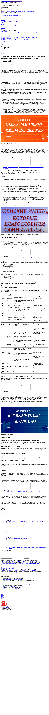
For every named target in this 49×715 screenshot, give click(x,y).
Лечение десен (12, 37)
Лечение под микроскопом (24, 32)
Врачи (2, 22)
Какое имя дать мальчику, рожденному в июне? (13, 392)
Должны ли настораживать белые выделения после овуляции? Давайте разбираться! (19, 575)
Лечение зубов (4, 31)
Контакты (3, 28)
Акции (2, 26)
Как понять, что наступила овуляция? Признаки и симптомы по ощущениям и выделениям (20, 572)
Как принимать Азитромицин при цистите (12, 579)
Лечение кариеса (4, 32)
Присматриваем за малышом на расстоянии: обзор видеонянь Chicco (18, 257)
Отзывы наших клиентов (6, 25)
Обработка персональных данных (8, 611)
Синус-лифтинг (34, 37)
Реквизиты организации (14, 610)
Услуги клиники (4, 18)
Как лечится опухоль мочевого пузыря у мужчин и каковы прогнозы (18, 581)
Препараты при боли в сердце (7, 568)
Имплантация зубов (5, 37)
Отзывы (2, 24)
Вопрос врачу (3, 11)
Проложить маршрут (5, 607)
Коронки (6, 41)
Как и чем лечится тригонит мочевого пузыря (13, 586)
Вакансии (14, 21)
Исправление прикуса (5, 33)
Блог (17, 21)
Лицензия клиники (5, 610)
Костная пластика (27, 37)
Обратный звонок (4, 45)
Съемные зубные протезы (14, 41)
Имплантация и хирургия (6, 36)
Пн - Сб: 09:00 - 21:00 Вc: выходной (27, 11)
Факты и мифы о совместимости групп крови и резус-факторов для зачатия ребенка (19, 561)
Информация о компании (6, 21)
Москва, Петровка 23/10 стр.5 (13, 11)
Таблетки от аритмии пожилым (7, 565)
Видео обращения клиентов (18, 25)
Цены (2, 23)
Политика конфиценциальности (23, 611)
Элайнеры (10, 35)
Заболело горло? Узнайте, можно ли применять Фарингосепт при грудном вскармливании (25, 530)
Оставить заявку (4, 17)
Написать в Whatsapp (16, 15)
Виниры (2, 41)
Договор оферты (4, 613)
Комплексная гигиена (5, 39)
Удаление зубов (19, 37)
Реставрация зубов (34, 32)
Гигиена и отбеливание (6, 38)
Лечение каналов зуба (13, 32)
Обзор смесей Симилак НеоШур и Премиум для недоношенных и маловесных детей (21, 491)
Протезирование (4, 40)
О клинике (3, 20)
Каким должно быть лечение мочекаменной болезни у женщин (17, 584)
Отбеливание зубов (14, 39)
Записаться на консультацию (16, 1)
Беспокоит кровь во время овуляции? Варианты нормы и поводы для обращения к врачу (20, 563)
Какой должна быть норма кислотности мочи (13, 588)
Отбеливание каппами (24, 39)
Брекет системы (4, 35)
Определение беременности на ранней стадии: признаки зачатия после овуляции (18, 570)
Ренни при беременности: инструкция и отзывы (16, 538)
